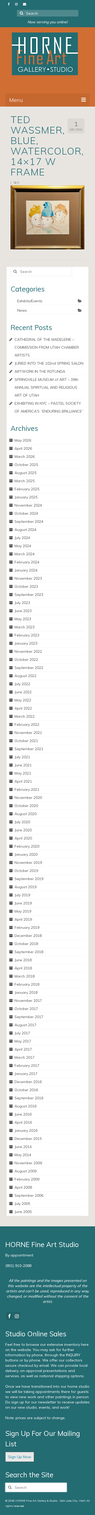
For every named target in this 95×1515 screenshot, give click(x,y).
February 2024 (27, 562)
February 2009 (27, 1179)
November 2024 (28, 505)
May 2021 (23, 773)
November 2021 (28, 732)
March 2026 (25, 456)
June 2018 (23, 960)
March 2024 (25, 554)
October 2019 (26, 870)
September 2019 (29, 878)
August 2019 (25, 887)
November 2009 (28, 1163)
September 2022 (29, 667)
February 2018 (27, 984)
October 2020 (26, 805)
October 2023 (26, 586)
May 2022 (23, 700)
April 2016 (23, 1122)
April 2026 (23, 448)
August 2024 (25, 529)
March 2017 (25, 1057)
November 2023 (28, 578)
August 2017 (25, 1025)
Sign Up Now (19, 1456)
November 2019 (28, 862)
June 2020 (23, 830)
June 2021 (23, 765)
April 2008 (23, 1187)
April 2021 (23, 781)
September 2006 (29, 1195)
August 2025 (25, 472)
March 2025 (25, 481)
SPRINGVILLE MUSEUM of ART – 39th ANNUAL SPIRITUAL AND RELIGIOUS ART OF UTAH (46, 387)
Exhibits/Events (29, 301)
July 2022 (22, 684)
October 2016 (26, 1090)
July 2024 (22, 537)
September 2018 (29, 951)
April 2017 (23, 1049)
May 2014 (23, 1154)
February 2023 (27, 635)
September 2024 (29, 521)
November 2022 (28, 651)
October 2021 (26, 740)
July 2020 (22, 822)
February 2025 (27, 489)
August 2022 (25, 675)
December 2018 (28, 935)
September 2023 (29, 594)
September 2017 (29, 1016)
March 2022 (25, 716)
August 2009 (25, 1171)
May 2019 (23, 911)
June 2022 (23, 692)
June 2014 (23, 1146)
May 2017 (23, 1041)
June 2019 (23, 903)
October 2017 (26, 1008)
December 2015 (28, 1138)
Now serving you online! (47, 22)
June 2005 (23, 1211)
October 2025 (26, 464)
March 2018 (25, 976)
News (22, 310)
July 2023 (22, 602)
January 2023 (26, 643)
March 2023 (25, 627)
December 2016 (28, 1081)
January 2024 (26, 570)
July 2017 (22, 1033)
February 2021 (27, 789)
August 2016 (25, 1106)
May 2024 (23, 546)
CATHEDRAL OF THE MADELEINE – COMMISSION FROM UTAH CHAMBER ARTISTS (47, 347)
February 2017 (27, 1065)
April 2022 (23, 708)
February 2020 (27, 846)
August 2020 (25, 813)
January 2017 (26, 1073)
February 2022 (27, 724)
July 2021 (22, 757)
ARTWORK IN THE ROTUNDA (40, 371)
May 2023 (23, 619)
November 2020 (28, 797)
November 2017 (28, 1000)
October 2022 (26, 659)
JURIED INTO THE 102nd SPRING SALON (49, 363)
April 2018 (23, 968)
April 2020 (23, 838)
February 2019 (27, 927)
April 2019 (23, 919)
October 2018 (26, 943)
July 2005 (22, 1203)
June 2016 (23, 1114)
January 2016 (26, 1130)
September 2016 (29, 1098)
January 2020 (26, 854)
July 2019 (22, 895)
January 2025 (26, 497)
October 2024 (26, 513)
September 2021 (29, 748)
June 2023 (23, 610)
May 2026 (23, 440)
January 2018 (26, 992)
